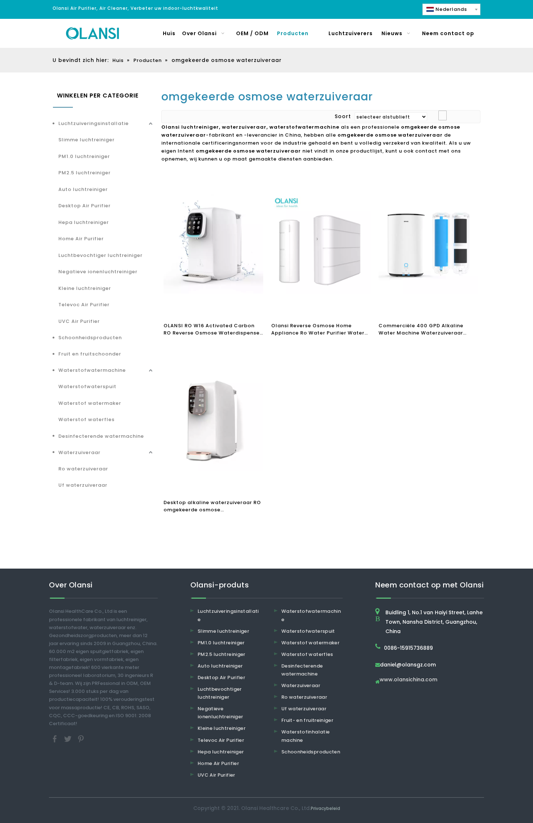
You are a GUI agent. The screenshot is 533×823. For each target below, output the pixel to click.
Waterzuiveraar (79, 452)
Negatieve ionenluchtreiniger (97, 271)
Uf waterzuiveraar (82, 485)
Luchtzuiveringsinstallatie (93, 123)
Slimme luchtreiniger (86, 139)
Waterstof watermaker (89, 403)
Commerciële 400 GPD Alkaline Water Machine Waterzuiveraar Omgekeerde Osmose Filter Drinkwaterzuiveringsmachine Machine (421, 329)
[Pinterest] (81, 738)
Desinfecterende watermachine (101, 436)
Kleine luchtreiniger (84, 288)
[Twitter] (68, 738)
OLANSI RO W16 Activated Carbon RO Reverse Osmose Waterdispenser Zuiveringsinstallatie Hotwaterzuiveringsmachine (213, 329)
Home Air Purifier (81, 238)
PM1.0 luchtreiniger (84, 156)
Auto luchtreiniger (83, 189)
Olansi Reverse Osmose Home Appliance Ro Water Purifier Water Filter (317, 329)
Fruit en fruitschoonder (89, 353)
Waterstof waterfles (86, 419)
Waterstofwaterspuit (87, 386)
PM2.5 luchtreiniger (84, 172)
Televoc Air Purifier (84, 304)
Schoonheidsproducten (90, 337)
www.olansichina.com (408, 680)
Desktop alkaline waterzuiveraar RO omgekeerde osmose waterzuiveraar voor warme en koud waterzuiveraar (212, 506)
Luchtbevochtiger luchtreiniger (100, 255)
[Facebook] (55, 738)
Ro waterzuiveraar (83, 468)
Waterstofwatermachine (92, 370)
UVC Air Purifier (79, 321)
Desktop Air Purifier (84, 205)
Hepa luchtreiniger (83, 222)
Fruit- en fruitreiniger (307, 720)
